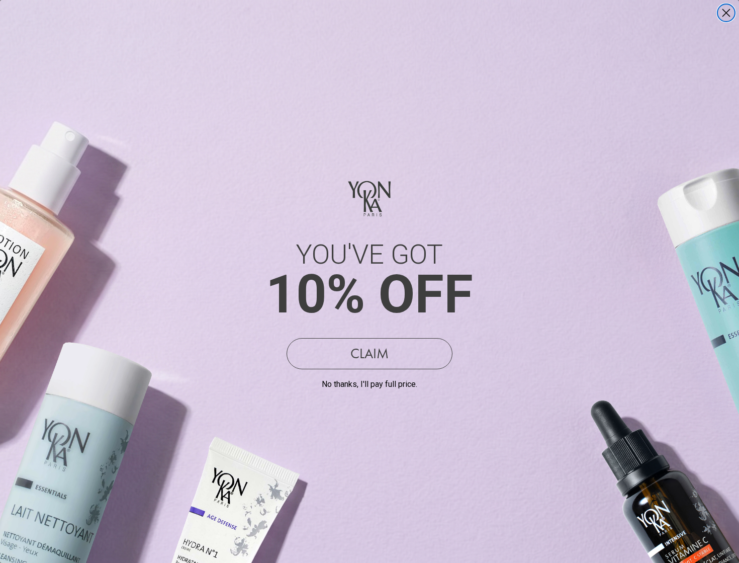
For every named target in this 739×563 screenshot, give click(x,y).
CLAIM (369, 353)
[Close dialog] (726, 13)
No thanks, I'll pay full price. (369, 384)
